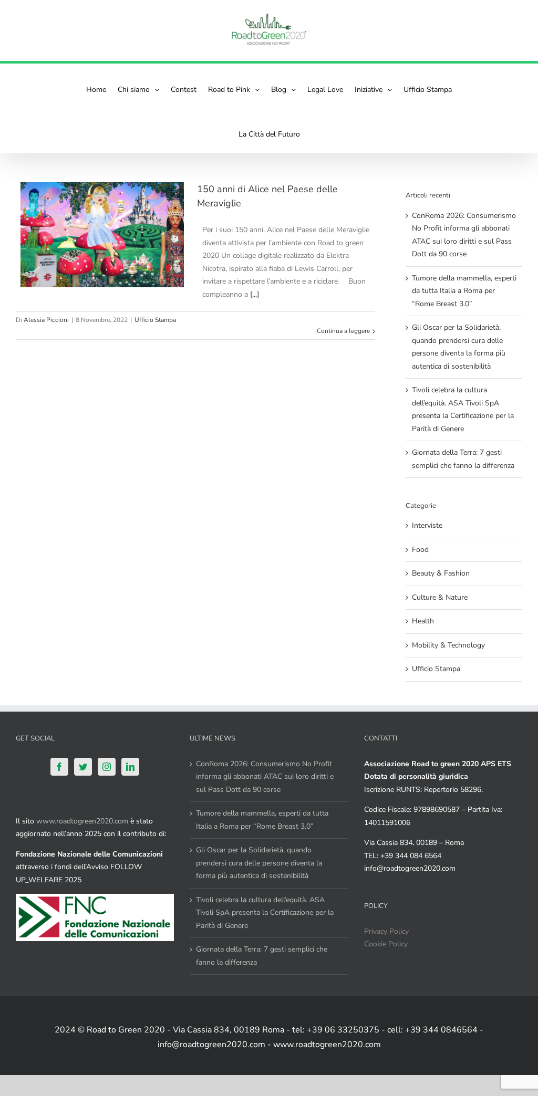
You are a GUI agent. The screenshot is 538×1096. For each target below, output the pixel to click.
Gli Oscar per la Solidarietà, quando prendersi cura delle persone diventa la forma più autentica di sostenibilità (259, 863)
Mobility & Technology (448, 645)
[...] (254, 294)
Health (423, 621)
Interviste (427, 525)
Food (420, 550)
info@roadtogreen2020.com (410, 868)
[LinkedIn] (130, 767)
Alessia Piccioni (46, 320)
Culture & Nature (440, 597)
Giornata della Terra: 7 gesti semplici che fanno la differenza (261, 955)
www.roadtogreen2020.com (82, 821)
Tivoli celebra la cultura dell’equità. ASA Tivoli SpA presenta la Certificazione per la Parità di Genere (265, 913)
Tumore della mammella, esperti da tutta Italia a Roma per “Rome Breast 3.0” (464, 291)
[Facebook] (59, 767)
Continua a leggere (343, 331)
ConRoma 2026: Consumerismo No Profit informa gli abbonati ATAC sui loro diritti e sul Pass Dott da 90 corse (265, 777)
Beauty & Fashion (441, 573)
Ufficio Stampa (155, 320)
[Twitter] (83, 767)
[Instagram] (107, 767)
